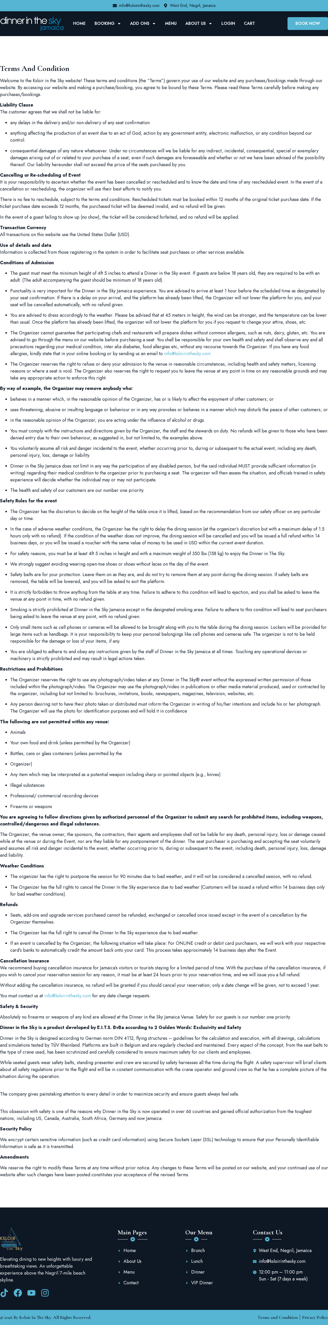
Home (79, 23)
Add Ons (139, 23)
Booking (105, 23)
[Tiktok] (4, 1293)
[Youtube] (31, 1293)
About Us (196, 23)
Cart (249, 23)
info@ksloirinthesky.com (187, 353)
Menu (171, 23)
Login (228, 23)
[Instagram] (45, 1293)
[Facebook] (18, 1293)
